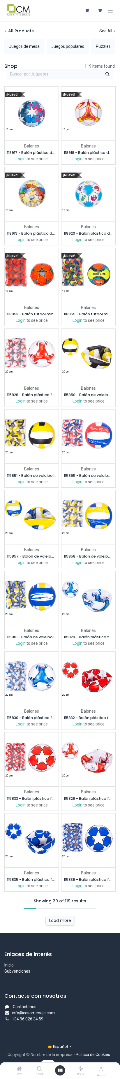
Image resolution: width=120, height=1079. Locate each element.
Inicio (9, 965)
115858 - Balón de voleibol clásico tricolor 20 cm (88, 556)
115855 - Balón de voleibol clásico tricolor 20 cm (88, 475)
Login (21, 159)
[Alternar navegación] (110, 10)
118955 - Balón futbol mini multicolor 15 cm (88, 314)
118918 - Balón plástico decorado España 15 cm (88, 152)
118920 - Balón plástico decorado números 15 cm (88, 233)
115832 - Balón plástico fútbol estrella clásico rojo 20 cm (88, 718)
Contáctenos (24, 1006)
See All (106, 31)
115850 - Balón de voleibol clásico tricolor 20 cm (88, 395)
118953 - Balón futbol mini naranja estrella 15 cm (31, 314)
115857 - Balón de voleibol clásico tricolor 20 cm (31, 556)
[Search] (39, 1069)
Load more (60, 920)
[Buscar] (107, 74)
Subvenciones (17, 971)
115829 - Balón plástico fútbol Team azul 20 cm (88, 637)
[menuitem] (24, 46)
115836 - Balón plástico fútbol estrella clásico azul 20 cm (88, 879)
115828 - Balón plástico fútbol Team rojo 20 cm (31, 395)
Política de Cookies (93, 1054)
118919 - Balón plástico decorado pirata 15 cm (31, 233)
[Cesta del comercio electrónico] (87, 10)
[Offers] (80, 1069)
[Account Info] (101, 1069)
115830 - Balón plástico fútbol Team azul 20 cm (31, 718)
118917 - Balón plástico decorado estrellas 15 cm (31, 152)
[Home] (19, 1069)
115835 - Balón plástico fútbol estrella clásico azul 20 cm (31, 879)
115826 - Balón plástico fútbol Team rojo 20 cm (88, 798)
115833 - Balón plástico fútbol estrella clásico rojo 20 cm (31, 798)
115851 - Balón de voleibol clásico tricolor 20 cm (31, 475)
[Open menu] (60, 1070)
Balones (31, 146)
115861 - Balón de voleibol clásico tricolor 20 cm (31, 637)
